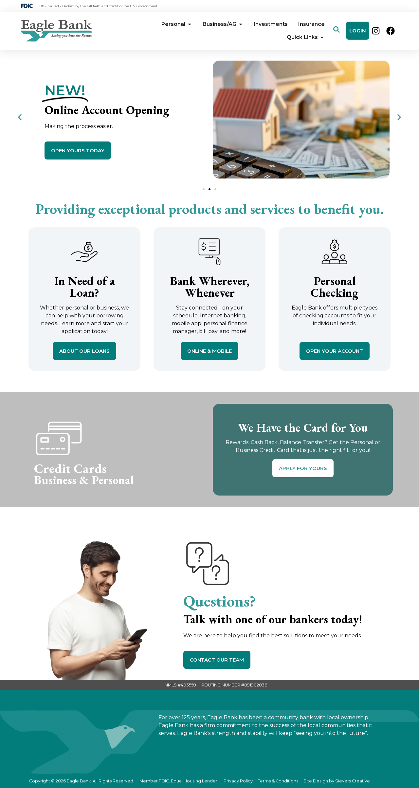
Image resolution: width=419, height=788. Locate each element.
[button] (20, 117)
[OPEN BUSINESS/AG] (240, 24)
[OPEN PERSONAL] (189, 24)
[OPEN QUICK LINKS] (322, 37)
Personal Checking (334, 286)
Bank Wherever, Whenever (209, 286)
